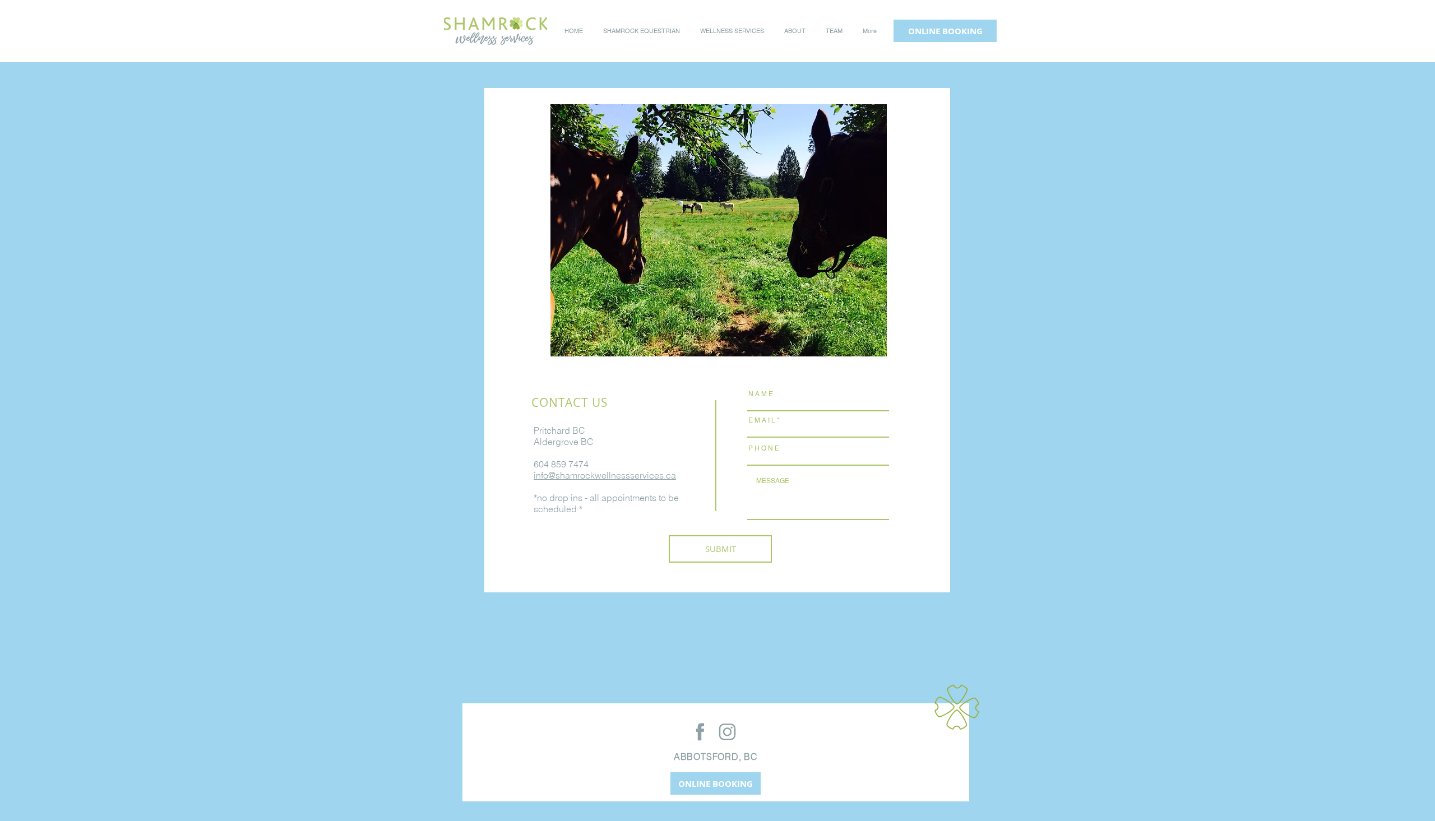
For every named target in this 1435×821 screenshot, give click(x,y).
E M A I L (761, 420)
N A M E (760, 394)
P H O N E (763, 448)
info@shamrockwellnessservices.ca (605, 475)
